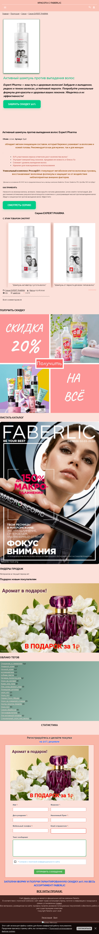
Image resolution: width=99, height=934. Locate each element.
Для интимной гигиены (11, 715)
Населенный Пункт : (59, 815)
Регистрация (47, 918)
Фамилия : (55, 805)
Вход (55, 918)
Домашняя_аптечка (10, 689)
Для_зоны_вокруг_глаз (11, 687)
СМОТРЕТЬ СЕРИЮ (19, 205)
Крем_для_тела (8, 684)
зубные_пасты (7, 675)
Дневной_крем (7, 666)
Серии (23, 14)
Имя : (15, 805)
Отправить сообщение (49, 872)
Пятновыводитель (9, 713)
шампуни (16, 293)
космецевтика (7, 672)
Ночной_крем (7, 669)
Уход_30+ (5, 695)
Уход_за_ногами (8, 681)
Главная (5, 14)
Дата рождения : (20, 815)
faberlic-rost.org (30, 898)
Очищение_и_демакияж (11, 663)
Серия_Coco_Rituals (10, 698)
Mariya (32, 290)
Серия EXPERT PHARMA (38, 14)
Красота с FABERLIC (49, 3)
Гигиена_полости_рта (11, 678)
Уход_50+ (5, 707)
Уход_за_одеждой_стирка (13, 701)
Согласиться (84, 928)
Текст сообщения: (20, 837)
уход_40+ (5, 692)
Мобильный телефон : (23, 826)
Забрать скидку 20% (22, 104)
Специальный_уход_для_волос (15, 718)
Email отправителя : (59, 826)
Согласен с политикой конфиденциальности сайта (39, 862)
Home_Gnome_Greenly (11, 704)
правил (59, 903)
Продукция (15, 14)
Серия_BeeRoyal (8, 710)
